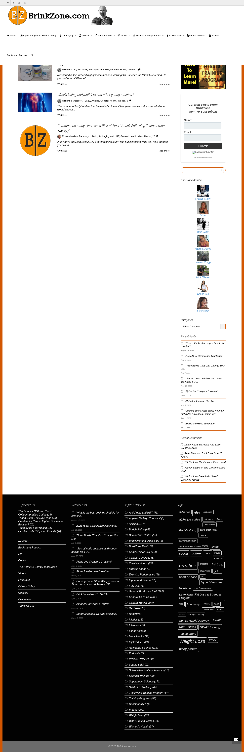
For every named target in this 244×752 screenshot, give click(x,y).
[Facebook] (13, 2)
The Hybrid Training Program (146, 692)
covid (217, 552)
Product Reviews (139, 659)
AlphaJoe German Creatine (200, 401)
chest (215, 546)
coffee (196, 553)
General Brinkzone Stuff (143, 591)
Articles (85, 35)
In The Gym (175, 35)
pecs (216, 604)
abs (197, 513)
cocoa (183, 553)
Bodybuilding (137, 529)
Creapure (218, 558)
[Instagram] (25, 2)
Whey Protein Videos (141, 721)
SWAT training (210, 627)
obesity (206, 604)
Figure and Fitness (140, 580)
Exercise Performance (142, 574)
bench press (209, 524)
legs (181, 604)
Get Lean (134, 608)
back (219, 519)
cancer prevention (187, 541)
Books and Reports (17, 55)
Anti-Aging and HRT (98, 69)
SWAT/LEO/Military (140, 687)
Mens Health (144, 136)
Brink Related (105, 35)
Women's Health (138, 726)
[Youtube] (19, 2)
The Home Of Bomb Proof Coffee (37, 567)
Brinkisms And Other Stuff (144, 540)
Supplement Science (141, 681)
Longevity (134, 630)
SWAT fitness (187, 626)
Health (124, 35)
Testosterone (187, 633)
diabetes (204, 564)
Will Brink (189, 462)
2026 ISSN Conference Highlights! (203, 356)
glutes (217, 571)
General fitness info (140, 597)
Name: (188, 120)
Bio (20, 554)
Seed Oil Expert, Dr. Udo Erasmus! (96, 613)
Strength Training (139, 675)
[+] (35, 71)
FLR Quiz (134, 585)
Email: (188, 132)
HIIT (202, 576)
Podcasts (134, 653)
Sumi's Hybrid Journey (194, 620)
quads (220, 609)
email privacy (208, 157)
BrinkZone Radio (139, 546)
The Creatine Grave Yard (212, 462)
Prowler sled (208, 609)
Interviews (135, 625)
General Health (118, 69)
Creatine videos (138, 563)
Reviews (23, 541)
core (207, 553)
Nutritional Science (140, 647)
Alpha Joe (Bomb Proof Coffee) (39, 35)
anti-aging (208, 519)
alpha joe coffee (189, 519)
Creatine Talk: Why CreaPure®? (37, 531)
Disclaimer (24, 599)
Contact (22, 560)
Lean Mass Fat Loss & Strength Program (200, 596)
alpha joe (207, 512)
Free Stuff (24, 579)
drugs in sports (137, 569)
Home (12, 35)
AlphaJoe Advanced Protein (92, 604)
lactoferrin (185, 588)
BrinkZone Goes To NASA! (200, 423)
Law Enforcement (203, 588)
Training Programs (140, 698)
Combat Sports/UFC (141, 552)
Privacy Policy (26, 586)
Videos (215, 35)
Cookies (23, 592)
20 (154, 136)
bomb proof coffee (208, 530)
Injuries (121, 101)
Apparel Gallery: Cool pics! (145, 518)
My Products (136, 642)
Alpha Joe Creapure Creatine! (201, 391)
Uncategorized (137, 704)
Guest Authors (197, 35)
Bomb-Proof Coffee (140, 535)
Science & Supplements (148, 35)
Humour (133, 614)
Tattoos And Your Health (32, 527)
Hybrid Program (211, 582)
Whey (212, 640)
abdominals (184, 512)
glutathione (205, 571)
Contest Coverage (139, 557)
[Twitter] (8, 2)
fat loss (217, 565)
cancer (203, 535)
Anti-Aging (68, 35)
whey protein (188, 649)
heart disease (188, 577)
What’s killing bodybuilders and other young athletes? (95, 95)
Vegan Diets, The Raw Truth (34, 518)
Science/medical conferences (146, 670)
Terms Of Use (26, 605)
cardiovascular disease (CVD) (193, 546)
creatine (187, 565)
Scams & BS (136, 664)
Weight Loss (136, 715)
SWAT (216, 620)
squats (182, 615)
